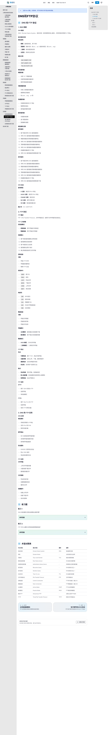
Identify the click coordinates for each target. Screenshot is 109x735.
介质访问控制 (8, 71)
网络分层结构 (8, 24)
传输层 (4, 98)
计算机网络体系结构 (8, 12)
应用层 (4, 111)
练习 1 (93, 22)
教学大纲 (5, 10)
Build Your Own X (61, 2)
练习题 (6, 57)
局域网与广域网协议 (7, 74)
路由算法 (7, 87)
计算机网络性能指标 (7, 20)
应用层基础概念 (9, 114)
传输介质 (7, 52)
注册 (97, 2)
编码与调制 (7, 46)
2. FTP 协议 (95, 16)
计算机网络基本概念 (7, 16)
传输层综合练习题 (9, 109)
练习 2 (93, 24)
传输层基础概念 (9, 101)
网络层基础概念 (9, 85)
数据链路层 (5, 60)
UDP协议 (7, 103)
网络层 (4, 82)
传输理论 (7, 44)
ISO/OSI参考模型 (9, 26)
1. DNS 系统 (95, 14)
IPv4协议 (7, 90)
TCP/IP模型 (8, 29)
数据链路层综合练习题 (7, 78)
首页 (44, 2)
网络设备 (7, 31)
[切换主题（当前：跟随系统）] (101, 2)
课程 (49, 2)
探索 (53, 2)
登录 (93, 2)
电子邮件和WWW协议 (7, 120)
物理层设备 (7, 54)
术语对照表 (93, 26)
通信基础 (7, 41)
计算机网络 (8, 6)
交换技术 (7, 49)
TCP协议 (7, 106)
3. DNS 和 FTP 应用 (96, 18)
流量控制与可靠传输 (7, 67)
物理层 (4, 38)
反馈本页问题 (82, 622)
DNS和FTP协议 (9, 116)
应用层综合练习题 (9, 123)
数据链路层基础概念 (7, 63)
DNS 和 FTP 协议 (95, 12)
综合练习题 (5, 126)
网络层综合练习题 (9, 95)
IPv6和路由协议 (9, 93)
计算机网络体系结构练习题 (8, 35)
